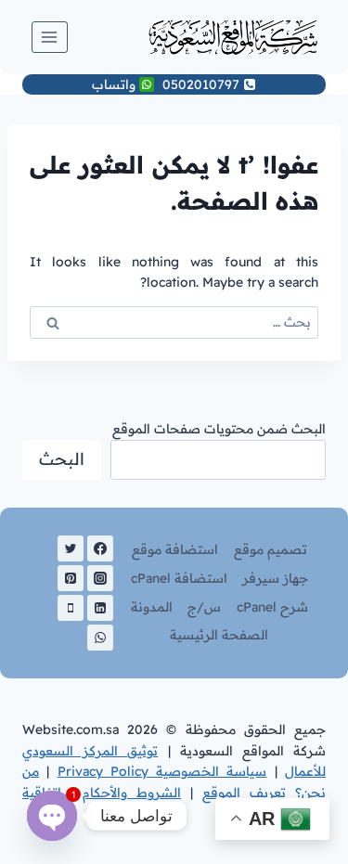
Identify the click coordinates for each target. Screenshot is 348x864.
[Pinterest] (71, 578)
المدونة (152, 607)
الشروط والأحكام (132, 792)
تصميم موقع (270, 549)
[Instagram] (100, 578)
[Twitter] (71, 548)
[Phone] (71, 608)
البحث (61, 459)
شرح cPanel (272, 607)
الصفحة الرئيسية (219, 634)
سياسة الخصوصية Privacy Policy (162, 771)
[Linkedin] (100, 608)
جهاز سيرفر (275, 578)
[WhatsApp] (100, 638)
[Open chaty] (52, 816)
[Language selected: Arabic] (301, 848)
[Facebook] (100, 548)
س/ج (204, 607)
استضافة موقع (175, 549)
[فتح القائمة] (50, 36)
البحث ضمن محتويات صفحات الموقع (219, 428)
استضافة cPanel (179, 578)
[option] (301, 850)
